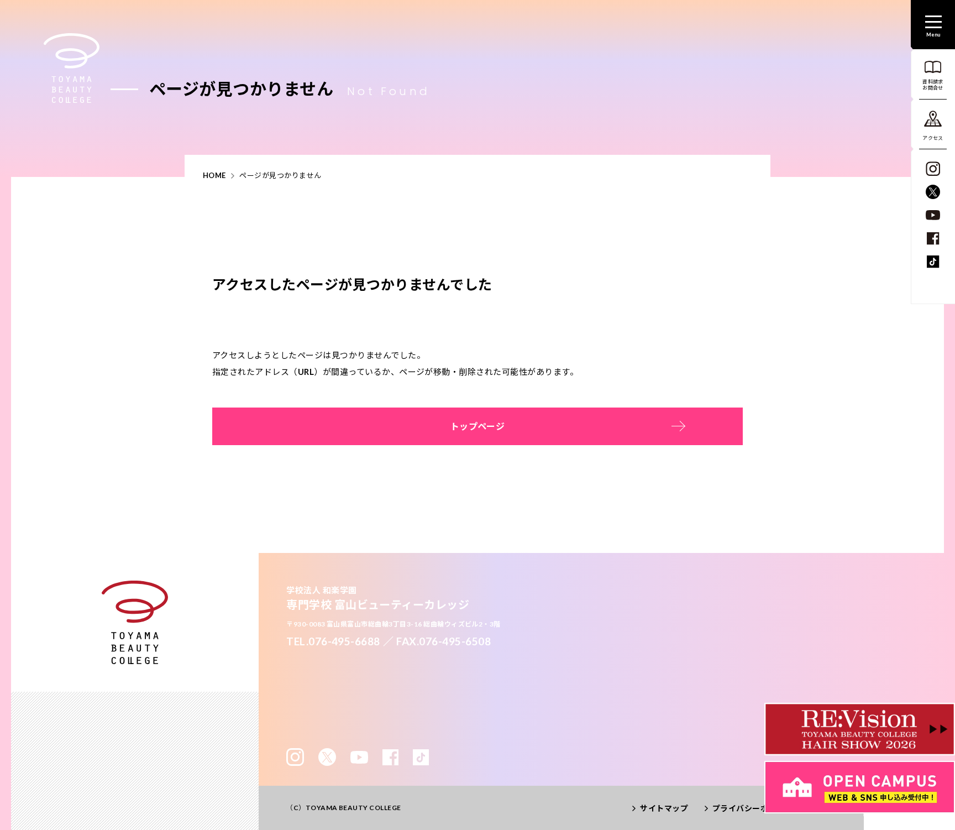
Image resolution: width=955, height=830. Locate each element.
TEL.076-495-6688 (333, 641)
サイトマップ (664, 808)
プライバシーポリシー (752, 808)
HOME (214, 175)
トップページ (477, 426)
